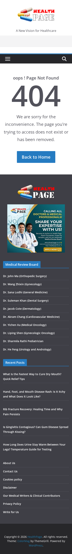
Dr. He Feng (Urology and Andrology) (27, 349)
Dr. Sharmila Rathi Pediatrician (23, 341)
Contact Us (10, 471)
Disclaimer (10, 487)
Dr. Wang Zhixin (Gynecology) (22, 284)
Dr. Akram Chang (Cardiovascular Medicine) (31, 317)
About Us (9, 463)
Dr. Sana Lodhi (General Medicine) (25, 292)
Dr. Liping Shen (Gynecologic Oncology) (29, 333)
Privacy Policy (12, 504)
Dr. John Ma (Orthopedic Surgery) (25, 276)
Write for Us (11, 512)
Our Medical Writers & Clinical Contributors (31, 495)
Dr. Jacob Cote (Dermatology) (22, 308)
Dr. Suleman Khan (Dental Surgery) (25, 300)
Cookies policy (12, 479)
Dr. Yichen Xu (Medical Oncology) (24, 325)
